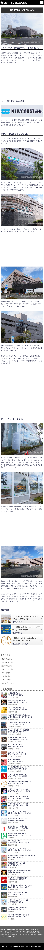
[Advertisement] (22, 80)
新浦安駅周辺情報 (7, 662)
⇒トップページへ (7, 683)
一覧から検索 (5, 680)
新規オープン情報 (7, 669)
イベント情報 (5, 673)
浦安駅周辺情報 (6, 659)
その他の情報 (5, 676)
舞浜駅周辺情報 (6, 666)
